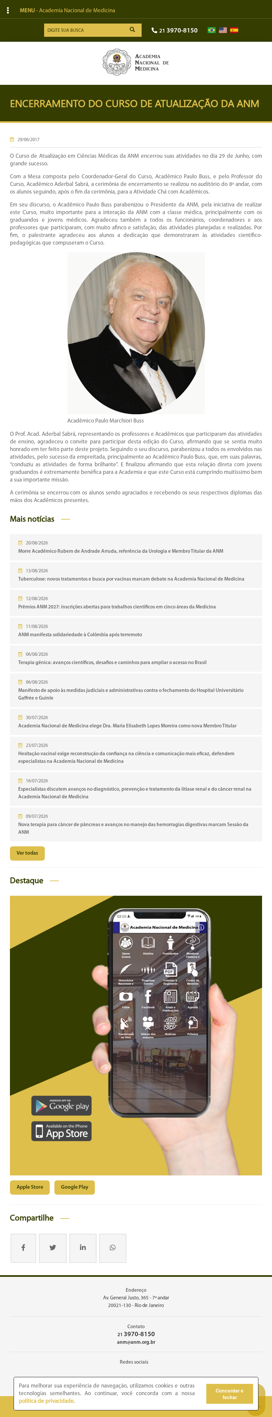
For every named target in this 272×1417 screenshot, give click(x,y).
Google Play (74, 1187)
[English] (223, 30)
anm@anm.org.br (136, 1342)
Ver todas (27, 853)
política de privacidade (46, 1401)
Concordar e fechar (229, 1393)
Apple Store (30, 1187)
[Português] (212, 30)
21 (178, 31)
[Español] (234, 30)
